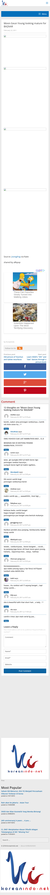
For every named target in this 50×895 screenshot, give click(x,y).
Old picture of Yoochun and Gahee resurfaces (13, 357)
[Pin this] (25, 390)
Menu (44, 14)
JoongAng (15, 256)
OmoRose (14, 432)
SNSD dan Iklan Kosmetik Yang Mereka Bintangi (21, 811)
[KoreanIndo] (4, 3)
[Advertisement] (25, 708)
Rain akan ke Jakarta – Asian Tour (15, 802)
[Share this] (25, 366)
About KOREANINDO (28, 846)
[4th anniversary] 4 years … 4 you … (16, 820)
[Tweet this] (25, 374)
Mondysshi (14, 472)
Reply (6, 429)
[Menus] (48, 3)
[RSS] (20, 348)
